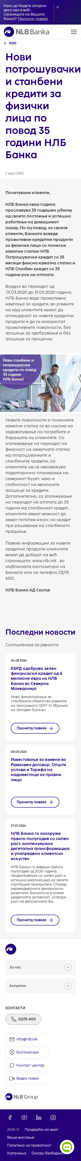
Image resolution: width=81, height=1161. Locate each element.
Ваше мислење (20, 1137)
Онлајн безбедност (48, 1153)
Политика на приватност (29, 1145)
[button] (57, 7)
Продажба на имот (41, 1129)
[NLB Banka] (26, 31)
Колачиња (16, 1153)
